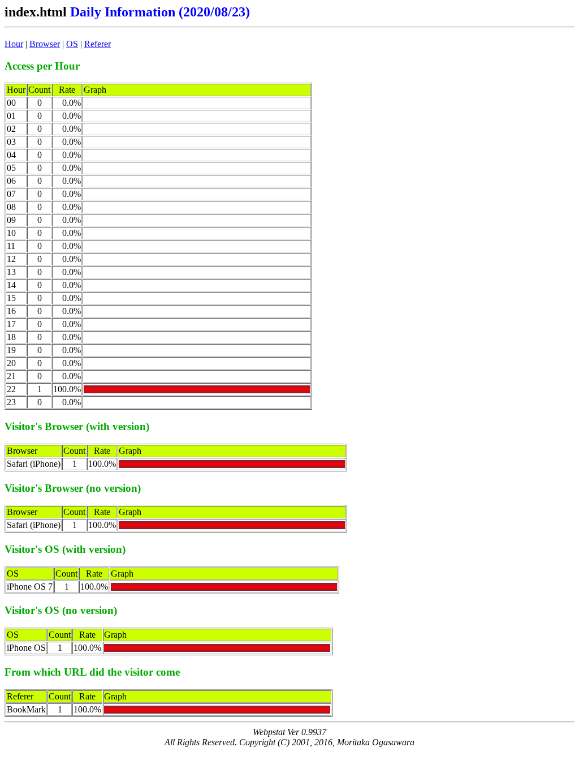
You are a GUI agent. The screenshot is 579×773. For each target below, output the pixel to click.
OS (72, 44)
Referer (97, 44)
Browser (44, 44)
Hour (14, 44)
